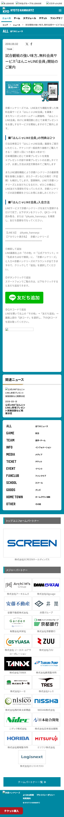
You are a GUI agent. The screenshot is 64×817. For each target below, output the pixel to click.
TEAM (9, 49)
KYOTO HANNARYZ (22, 10)
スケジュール (29, 18)
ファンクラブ (56, 18)
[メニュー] (60, 10)
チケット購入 (11, 811)
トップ (5, 24)
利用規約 (27, 798)
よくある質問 (28, 794)
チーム (17, 18)
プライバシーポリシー (45, 794)
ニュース (6, 18)
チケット (43, 18)
